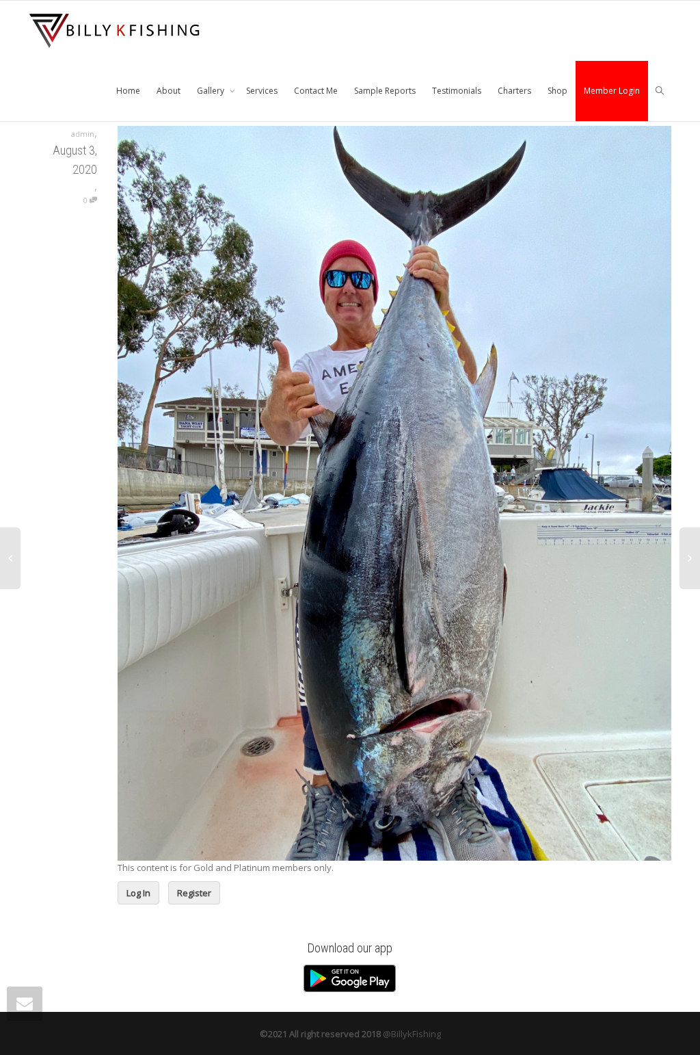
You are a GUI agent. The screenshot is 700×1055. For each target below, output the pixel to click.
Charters (514, 90)
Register (194, 893)
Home (128, 90)
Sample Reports (385, 90)
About (168, 90)
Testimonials (456, 90)
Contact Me (316, 90)
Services (262, 90)
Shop (557, 90)
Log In (138, 893)
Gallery (211, 90)
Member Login (612, 90)
